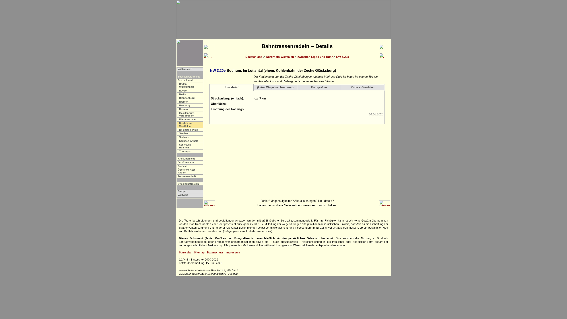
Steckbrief (231, 87)
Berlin (182, 94)
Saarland (184, 133)
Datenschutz (215, 252)
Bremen (183, 101)
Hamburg (184, 105)
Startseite (185, 252)
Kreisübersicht (186, 158)
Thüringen (185, 151)
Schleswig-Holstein (185, 146)
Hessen (183, 109)
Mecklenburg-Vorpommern (187, 114)
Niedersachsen (187, 119)
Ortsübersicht (186, 162)
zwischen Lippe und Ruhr (315, 56)
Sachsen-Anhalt (188, 141)
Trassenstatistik (187, 176)
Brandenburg (187, 98)
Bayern (183, 90)
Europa (182, 191)
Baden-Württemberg (186, 85)
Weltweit (183, 195)
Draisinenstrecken (188, 184)
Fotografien (319, 87)
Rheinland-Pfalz (188, 129)
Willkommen (185, 69)
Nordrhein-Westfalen (280, 56)
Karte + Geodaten (363, 87)
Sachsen (184, 137)
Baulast (182, 166)
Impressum (233, 252)
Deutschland (253, 56)
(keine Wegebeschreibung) (275, 87)
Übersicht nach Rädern (187, 171)
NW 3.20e (342, 56)
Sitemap (199, 252)
